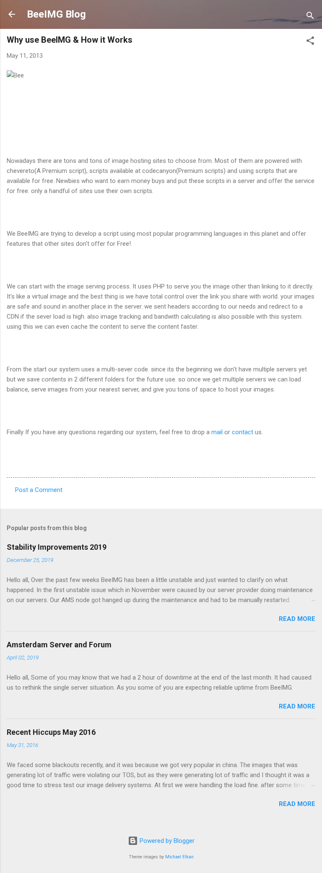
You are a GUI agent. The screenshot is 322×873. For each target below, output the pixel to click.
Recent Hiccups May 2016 (51, 732)
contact (243, 432)
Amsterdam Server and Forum (59, 644)
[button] (310, 42)
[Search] (310, 17)
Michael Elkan (179, 857)
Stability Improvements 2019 (56, 547)
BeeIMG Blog (56, 14)
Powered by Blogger (166, 841)
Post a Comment (38, 490)
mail (217, 432)
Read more (297, 619)
